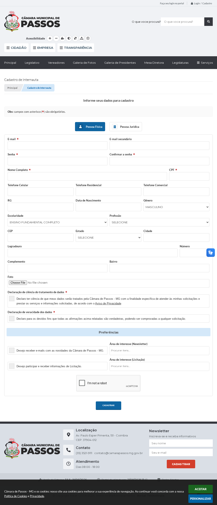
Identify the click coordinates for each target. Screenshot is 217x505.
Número (185, 246)
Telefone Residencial (89, 185)
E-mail (12, 139)
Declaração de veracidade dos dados (30, 312)
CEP (10, 231)
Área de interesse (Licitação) (127, 359)
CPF (171, 170)
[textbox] (160, 350)
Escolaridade (15, 215)
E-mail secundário (121, 139)
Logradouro (15, 246)
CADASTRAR (108, 405)
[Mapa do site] (81, 38)
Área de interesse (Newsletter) (128, 344)
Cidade (147, 231)
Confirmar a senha (121, 154)
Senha (11, 154)
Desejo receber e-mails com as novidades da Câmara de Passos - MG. (60, 350)
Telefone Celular (18, 185)
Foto (10, 277)
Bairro (113, 261)
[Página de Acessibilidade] (88, 38)
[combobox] (159, 350)
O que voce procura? (146, 21)
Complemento (16, 261)
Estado (80, 231)
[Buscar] (208, 21)
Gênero (147, 200)
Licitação (13, 359)
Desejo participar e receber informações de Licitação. (49, 366)
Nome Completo (18, 170)
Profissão (115, 215)
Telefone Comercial (155, 185)
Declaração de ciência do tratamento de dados (36, 292)
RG (9, 200)
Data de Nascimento (88, 200)
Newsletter (15, 344)
